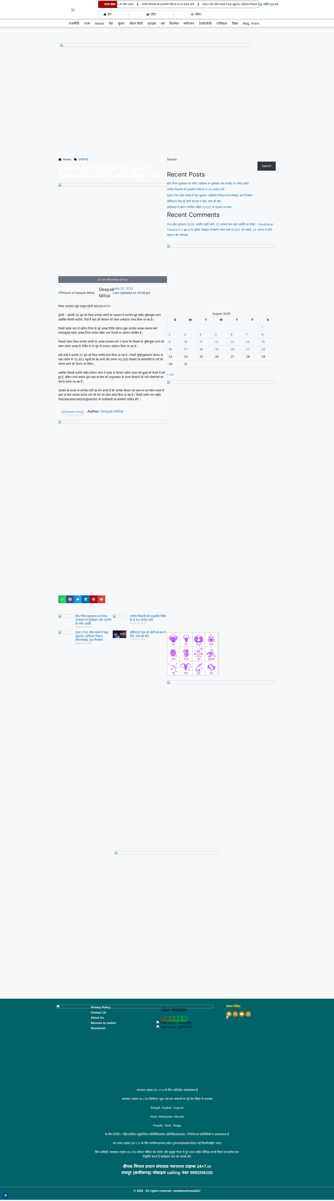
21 (247, 349)
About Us (97, 1017)
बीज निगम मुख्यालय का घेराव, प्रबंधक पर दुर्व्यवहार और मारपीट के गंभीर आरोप (93, 619)
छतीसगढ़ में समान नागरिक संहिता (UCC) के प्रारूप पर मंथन (199, 207)
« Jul (170, 374)
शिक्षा (235, 23)
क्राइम (152, 23)
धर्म (163, 23)
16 (170, 349)
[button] (59, 24)
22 (263, 349)
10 (185, 342)
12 (216, 342)
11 (201, 342)
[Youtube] (242, 1014)
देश (111, 23)
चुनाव (121, 23)
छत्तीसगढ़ (83, 159)
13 (232, 342)
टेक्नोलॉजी (205, 23)
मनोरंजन (189, 23)
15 (263, 342)
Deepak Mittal (112, 411)
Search (172, 159)
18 (201, 349)
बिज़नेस (174, 23)
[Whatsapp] (248, 1014)
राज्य (87, 23)
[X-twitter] (235, 1014)
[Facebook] (229, 1014)
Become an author (103, 1023)
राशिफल (222, 23)
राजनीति (74, 23)
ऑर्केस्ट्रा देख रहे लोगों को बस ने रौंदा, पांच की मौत (148, 634)
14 (247, 342)
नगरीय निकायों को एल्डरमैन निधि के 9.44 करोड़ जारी (158, 4)
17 (185, 349)
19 (216, 349)
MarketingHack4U (170, 1178)
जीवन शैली (136, 23)
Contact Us (98, 1012)
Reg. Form (251, 23)
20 (232, 349)
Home (99, 23)
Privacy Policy (100, 1007)
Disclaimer (98, 1028)
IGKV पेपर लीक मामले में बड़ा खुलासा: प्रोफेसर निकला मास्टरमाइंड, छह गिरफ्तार (233, 4)
